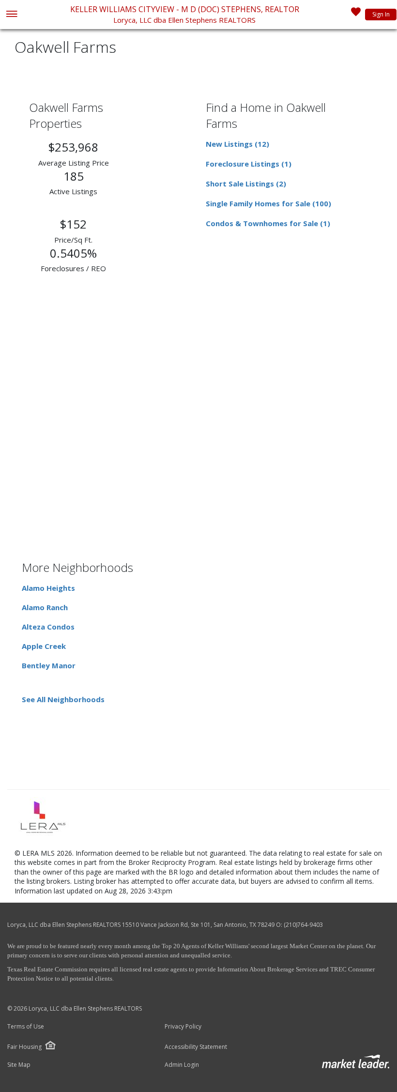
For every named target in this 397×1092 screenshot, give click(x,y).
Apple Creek (44, 646)
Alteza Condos (48, 626)
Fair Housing (24, 1047)
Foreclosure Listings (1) (248, 164)
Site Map (19, 1065)
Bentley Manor (49, 665)
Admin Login (182, 1065)
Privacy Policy (183, 1026)
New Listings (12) (237, 144)
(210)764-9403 (303, 925)
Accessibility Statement (196, 1047)
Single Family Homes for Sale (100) (268, 203)
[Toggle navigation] (11, 14)
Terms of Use (25, 1026)
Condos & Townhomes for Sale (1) (268, 223)
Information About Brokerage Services (267, 969)
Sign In (381, 14)
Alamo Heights (48, 588)
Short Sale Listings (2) (246, 183)
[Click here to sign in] (356, 14)
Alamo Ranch (45, 607)
